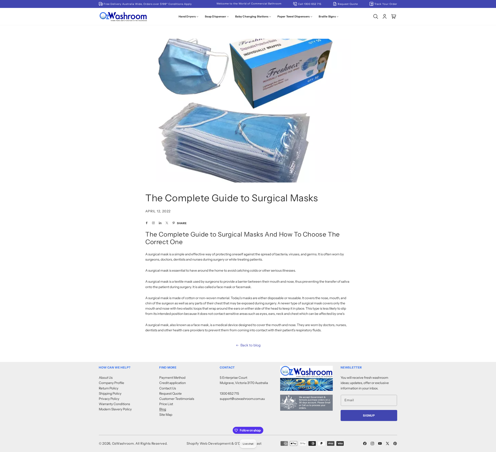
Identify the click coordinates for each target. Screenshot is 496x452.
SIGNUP (369, 415)
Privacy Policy (109, 399)
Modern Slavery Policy (115, 409)
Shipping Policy (110, 393)
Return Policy (108, 388)
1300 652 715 (229, 393)
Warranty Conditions (114, 404)
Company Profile (111, 383)
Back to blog (250, 345)
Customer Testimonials (176, 399)
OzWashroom (123, 443)
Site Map (165, 415)
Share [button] (182, 223)
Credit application (172, 383)
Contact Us (167, 388)
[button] (189, 16)
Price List (166, 404)
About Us (106, 378)
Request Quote (170, 393)
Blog (162, 409)
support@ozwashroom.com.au (242, 399)
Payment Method (172, 378)
